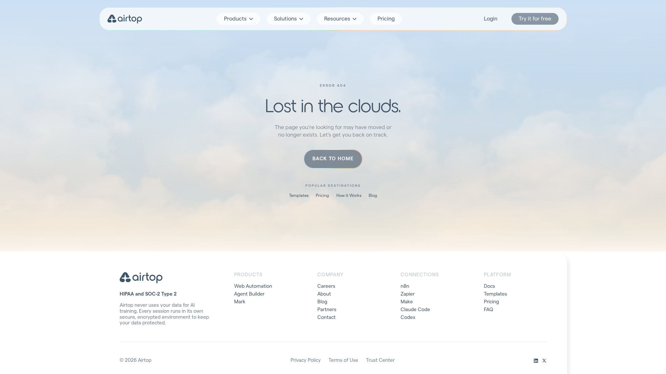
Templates (299, 195)
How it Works (348, 195)
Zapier (408, 294)
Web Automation (253, 286)
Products (235, 19)
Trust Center (380, 360)
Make (407, 301)
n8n (405, 286)
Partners (326, 309)
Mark (239, 301)
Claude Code (415, 309)
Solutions (285, 19)
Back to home (333, 158)
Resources (337, 19)
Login (490, 19)
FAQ (488, 309)
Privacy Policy (306, 360)
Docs (489, 286)
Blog (373, 195)
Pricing (386, 19)
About (324, 294)
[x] (544, 361)
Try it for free (535, 19)
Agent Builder (249, 294)
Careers (326, 286)
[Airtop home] (124, 19)
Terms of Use (343, 360)
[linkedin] (536, 361)
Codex (408, 317)
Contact (326, 317)
